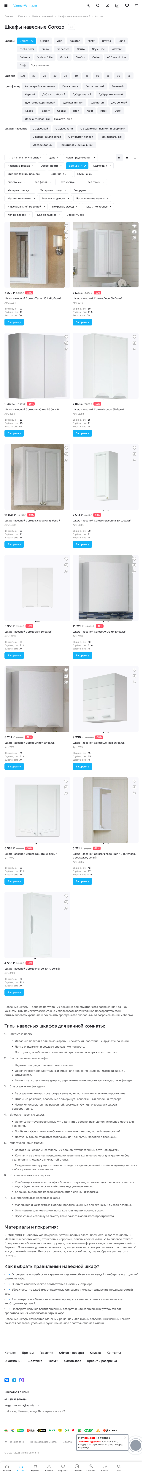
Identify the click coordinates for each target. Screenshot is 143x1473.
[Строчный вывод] (127, 157)
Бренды (28, 1352)
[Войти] (107, 5)
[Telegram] (14, 1380)
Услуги (53, 1361)
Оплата (95, 1352)
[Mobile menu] (6, 5)
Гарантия (46, 1352)
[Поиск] (98, 5)
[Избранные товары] (127, 5)
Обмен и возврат (71, 1352)
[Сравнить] (66, 232)
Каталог (10, 1352)
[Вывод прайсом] (135, 157)
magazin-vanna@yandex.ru (21, 1405)
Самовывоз (72, 1361)
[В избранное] (66, 226)
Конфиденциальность (43, 1441)
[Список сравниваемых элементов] (117, 5)
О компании (13, 1361)
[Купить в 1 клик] (66, 238)
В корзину (14, 322)
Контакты (114, 1352)
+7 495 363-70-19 (15, 1399)
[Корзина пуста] (137, 5)
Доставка (35, 1361)
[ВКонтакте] (6, 1380)
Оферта (67, 1441)
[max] (21, 1380)
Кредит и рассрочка (102, 1361)
